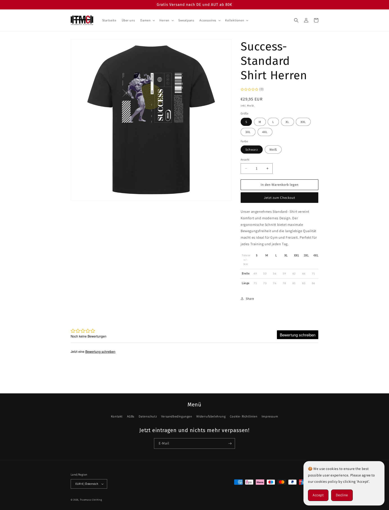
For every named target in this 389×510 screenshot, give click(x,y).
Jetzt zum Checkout (279, 197)
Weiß (273, 149)
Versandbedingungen (176, 416)
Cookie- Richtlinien (243, 416)
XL (287, 122)
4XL (265, 132)
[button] (147, 20)
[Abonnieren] (230, 443)
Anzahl (245, 159)
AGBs (130, 416)
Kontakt (117, 416)
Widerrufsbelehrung (211, 416)
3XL (248, 132)
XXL (303, 122)
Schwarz (251, 149)
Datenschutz (148, 416)
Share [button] (250, 299)
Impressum (270, 416)
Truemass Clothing (91, 499)
